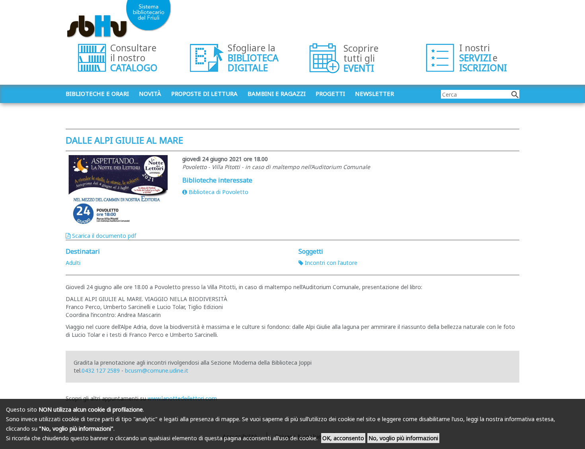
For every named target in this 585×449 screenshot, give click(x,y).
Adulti (73, 262)
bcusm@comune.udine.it (156, 370)
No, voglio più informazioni (403, 438)
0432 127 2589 (101, 370)
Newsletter (374, 93)
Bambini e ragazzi (277, 93)
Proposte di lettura (204, 93)
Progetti (330, 93)
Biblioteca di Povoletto (218, 192)
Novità (150, 93)
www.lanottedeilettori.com (182, 398)
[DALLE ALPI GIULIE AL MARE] (118, 189)
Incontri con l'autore (331, 262)
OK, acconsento (343, 438)
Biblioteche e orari (97, 93)
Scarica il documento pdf (104, 235)
